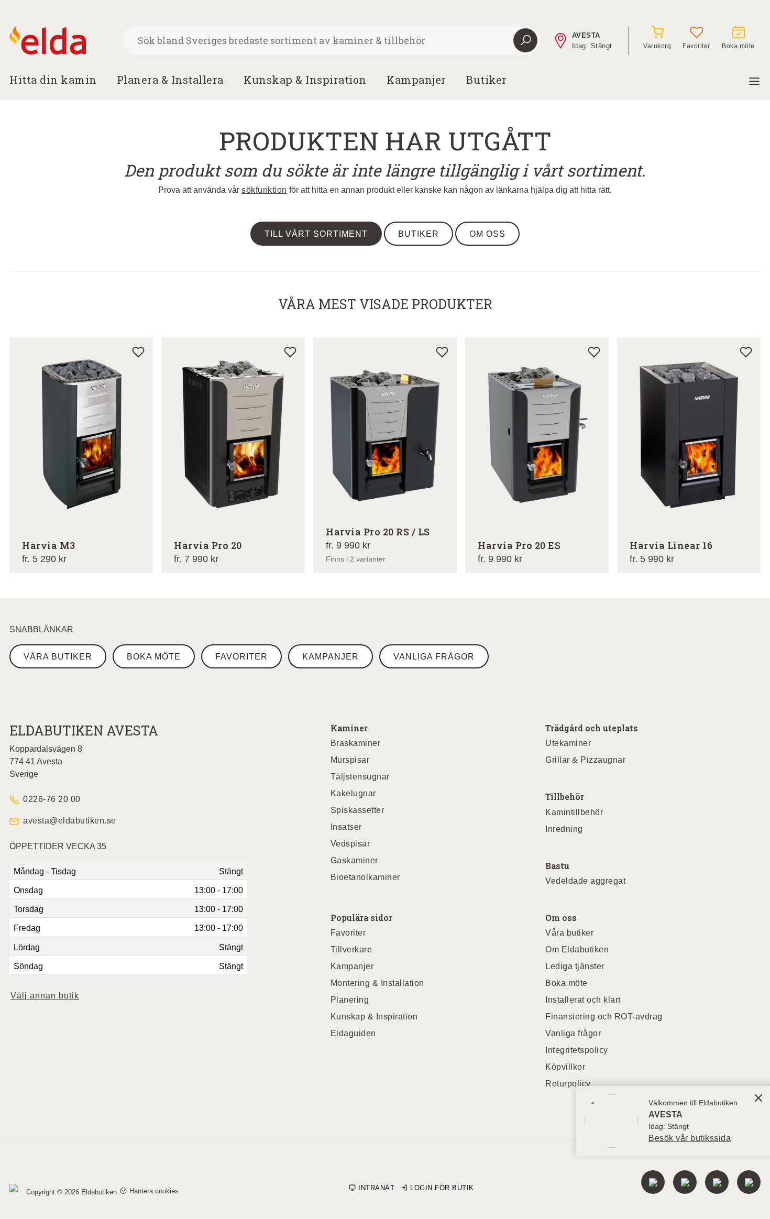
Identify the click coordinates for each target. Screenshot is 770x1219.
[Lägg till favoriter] (138, 352)
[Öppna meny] (754, 80)
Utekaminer (568, 743)
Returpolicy (568, 1083)
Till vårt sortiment (316, 233)
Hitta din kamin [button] (53, 79)
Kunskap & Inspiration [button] (305, 79)
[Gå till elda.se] (61, 40)
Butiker (486, 79)
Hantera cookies (154, 1191)
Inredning (564, 829)
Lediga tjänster (574, 966)
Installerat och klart (583, 999)
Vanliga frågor (434, 656)
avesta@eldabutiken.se (69, 820)
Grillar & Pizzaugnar (585, 759)
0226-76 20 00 (52, 799)
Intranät (376, 1188)
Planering (350, 999)
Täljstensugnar (360, 776)
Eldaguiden (353, 1033)
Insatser (346, 826)
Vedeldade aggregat (585, 880)
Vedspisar (350, 843)
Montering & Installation (377, 983)
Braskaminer (356, 743)
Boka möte (154, 656)
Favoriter (241, 656)
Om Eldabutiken (577, 949)
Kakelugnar (353, 793)
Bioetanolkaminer (365, 877)
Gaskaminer (354, 860)
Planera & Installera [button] (170, 79)
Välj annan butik (44, 995)
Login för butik (442, 1188)
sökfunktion (264, 189)
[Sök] (525, 40)
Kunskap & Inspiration (374, 1016)
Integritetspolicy (576, 1050)
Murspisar (350, 759)
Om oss (487, 233)
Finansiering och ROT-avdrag (604, 1016)
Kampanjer (416, 79)
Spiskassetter (357, 810)
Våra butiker (58, 656)
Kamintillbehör (574, 812)
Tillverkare (351, 949)
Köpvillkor (565, 1066)
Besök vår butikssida (689, 1138)
